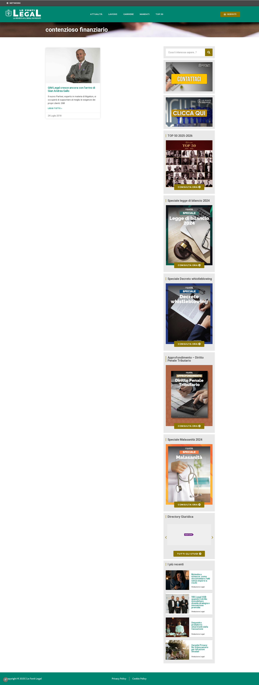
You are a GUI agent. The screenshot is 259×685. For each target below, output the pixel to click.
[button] (166, 537)
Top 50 (159, 14)
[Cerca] (209, 52)
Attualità (96, 14)
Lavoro (112, 14)
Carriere (128, 14)
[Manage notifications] (5, 679)
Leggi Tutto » (55, 108)
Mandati (145, 14)
